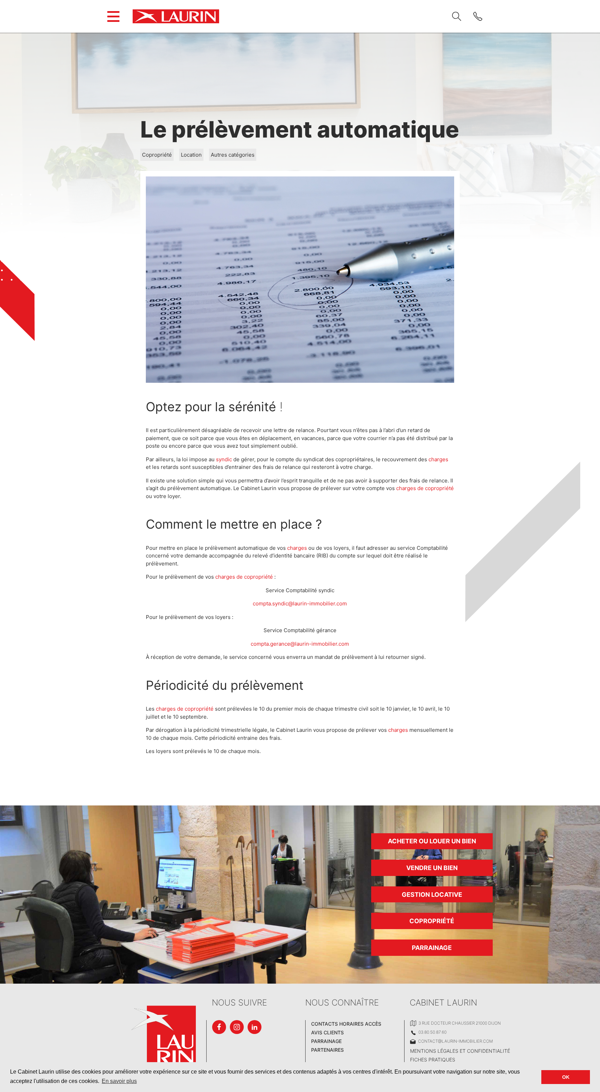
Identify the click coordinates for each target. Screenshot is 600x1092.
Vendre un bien (432, 867)
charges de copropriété (425, 488)
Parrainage (432, 947)
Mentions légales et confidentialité (460, 1051)
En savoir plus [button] (119, 1081)
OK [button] (565, 1077)
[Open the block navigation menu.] (113, 16)
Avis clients (327, 1032)
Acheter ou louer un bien (432, 841)
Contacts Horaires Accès (346, 1024)
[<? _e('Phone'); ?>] (477, 16)
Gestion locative (432, 894)
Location (191, 154)
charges (438, 459)
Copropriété (157, 154)
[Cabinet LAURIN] (176, 16)
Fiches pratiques (432, 1059)
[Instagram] (237, 1027)
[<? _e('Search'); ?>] (456, 16)
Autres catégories (233, 154)
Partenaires (327, 1050)
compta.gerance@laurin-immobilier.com (300, 643)
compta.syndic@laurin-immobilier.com (300, 603)
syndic (224, 459)
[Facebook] (219, 1027)
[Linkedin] (254, 1027)
